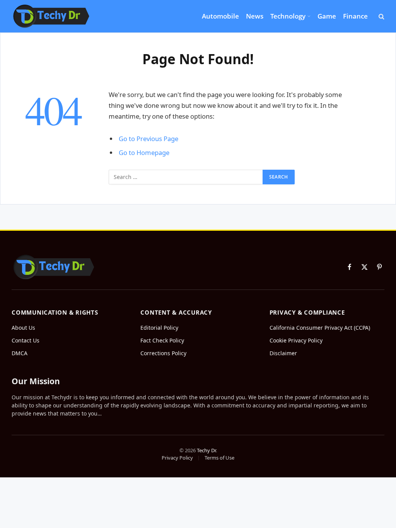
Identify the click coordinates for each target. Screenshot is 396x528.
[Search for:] (186, 177)
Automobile (220, 16)
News (254, 16)
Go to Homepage (144, 152)
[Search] (380, 16)
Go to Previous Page (148, 138)
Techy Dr (206, 450)
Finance (355, 16)
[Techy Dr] (51, 16)
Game (326, 16)
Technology (288, 16)
